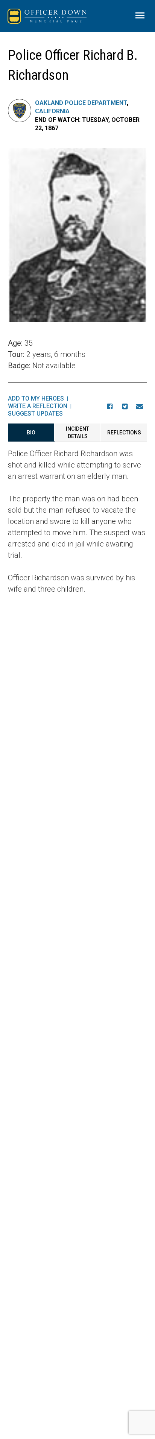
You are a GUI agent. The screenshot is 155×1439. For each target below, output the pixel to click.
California (52, 111)
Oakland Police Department (81, 102)
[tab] (31, 433)
